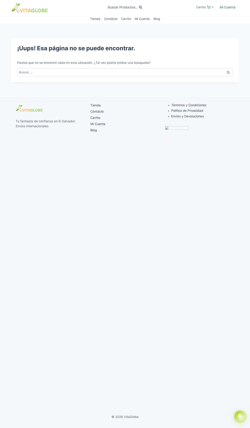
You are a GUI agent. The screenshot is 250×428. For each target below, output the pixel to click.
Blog (157, 19)
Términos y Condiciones (188, 105)
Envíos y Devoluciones (187, 116)
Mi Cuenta (227, 7)
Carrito (126, 19)
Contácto (110, 19)
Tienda (95, 19)
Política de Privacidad (187, 110)
